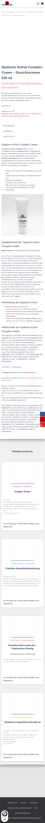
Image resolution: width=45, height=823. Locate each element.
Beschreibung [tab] (9, 126)
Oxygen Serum (22, 491)
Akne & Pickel (15, 640)
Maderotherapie (7, 116)
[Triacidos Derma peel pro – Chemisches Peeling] (22, 625)
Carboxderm (27, 486)
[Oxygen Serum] (22, 471)
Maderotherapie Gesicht (21, 116)
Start (3, 12)
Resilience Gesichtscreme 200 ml (22, 722)
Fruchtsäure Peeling (17, 563)
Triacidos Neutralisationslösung (22, 568)
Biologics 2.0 (18, 486)
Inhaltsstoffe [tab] (9, 136)
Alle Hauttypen (28, 12)
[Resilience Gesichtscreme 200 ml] (22, 702)
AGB (36, 808)
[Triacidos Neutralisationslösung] (22, 548)
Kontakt (23, 803)
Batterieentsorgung (22, 813)
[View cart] (42, 4)
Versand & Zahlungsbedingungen (19, 808)
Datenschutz (12, 803)
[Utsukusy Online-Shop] (8, 3)
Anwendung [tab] (8, 131)
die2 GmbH (37, 818)
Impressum (33, 803)
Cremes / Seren (19, 12)
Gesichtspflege (9, 12)
